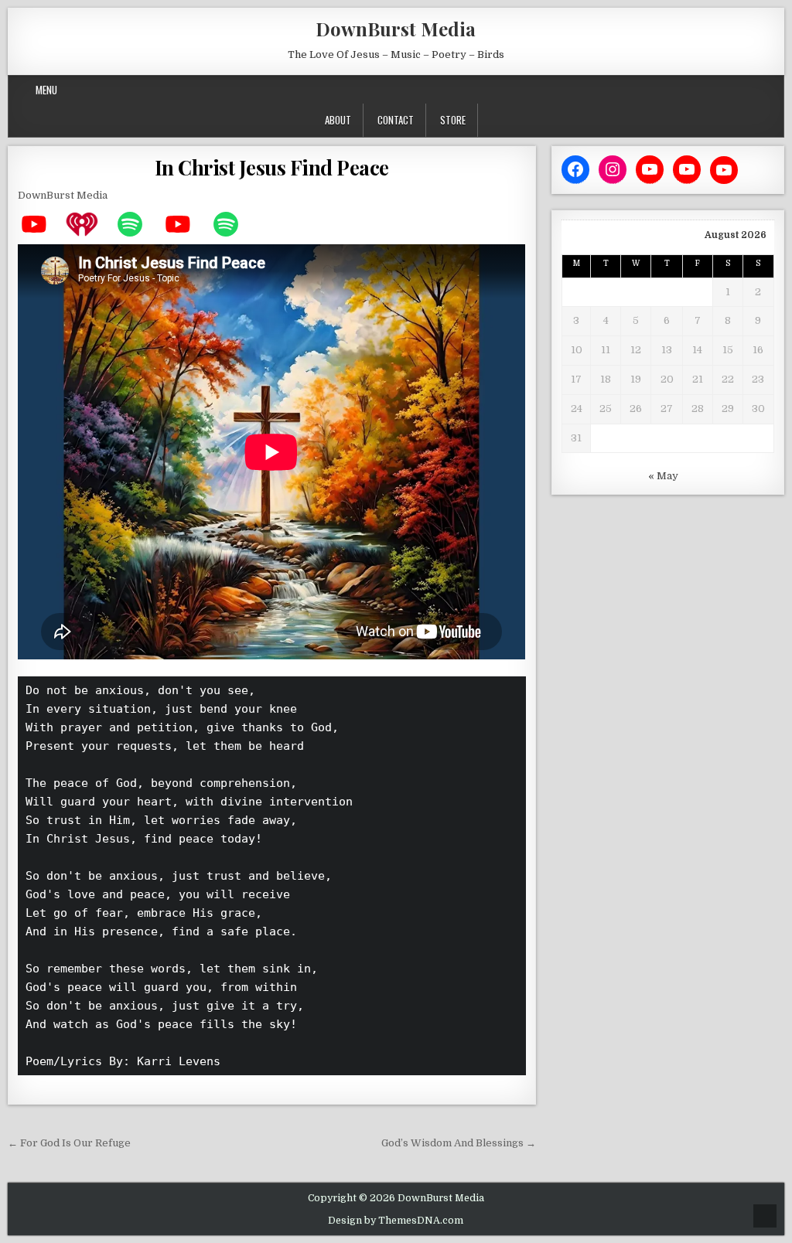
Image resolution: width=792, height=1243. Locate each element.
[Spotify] (138, 224)
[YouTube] (42, 224)
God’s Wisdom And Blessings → (458, 1143)
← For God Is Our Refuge (69, 1143)
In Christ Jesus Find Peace (272, 167)
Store (453, 120)
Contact (395, 120)
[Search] (772, 89)
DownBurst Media (396, 28)
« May (663, 476)
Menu (46, 89)
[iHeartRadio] (90, 224)
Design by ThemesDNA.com (395, 1220)
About (338, 120)
